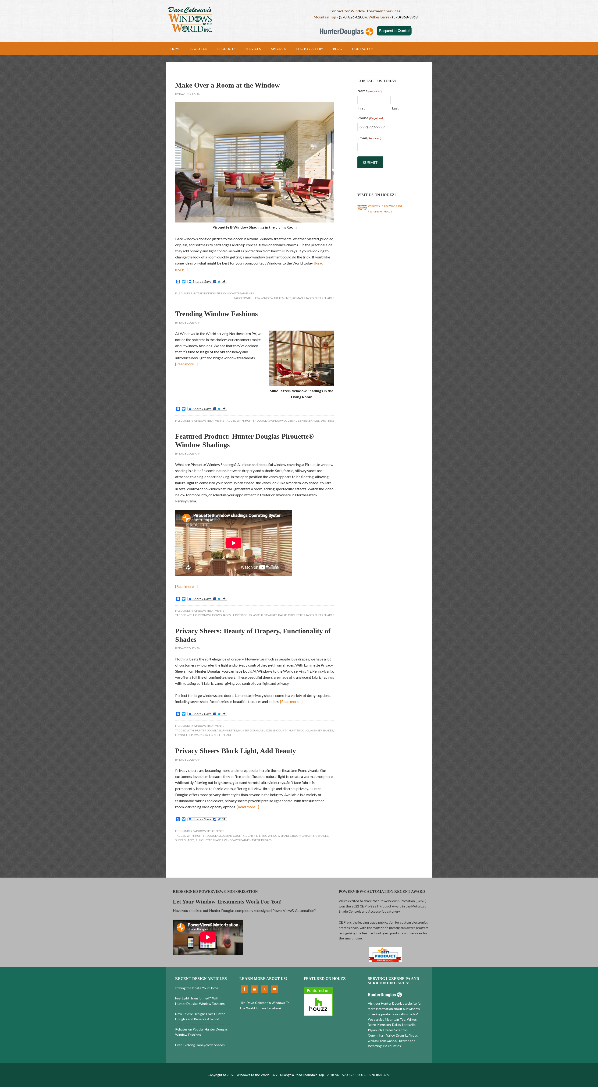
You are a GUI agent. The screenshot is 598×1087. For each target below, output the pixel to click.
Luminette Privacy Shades (194, 735)
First (361, 108)
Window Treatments (238, 293)
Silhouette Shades (209, 840)
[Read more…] (186, 364)
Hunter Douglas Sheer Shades (311, 730)
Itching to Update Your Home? (197, 988)
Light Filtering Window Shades (268, 835)
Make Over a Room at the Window (227, 85)
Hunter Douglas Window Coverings (272, 420)
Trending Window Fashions (216, 314)
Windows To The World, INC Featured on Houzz (385, 208)
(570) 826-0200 (351, 17)
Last (395, 108)
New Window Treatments (272, 298)
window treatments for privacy (248, 840)
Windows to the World (232, 20)
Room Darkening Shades (310, 835)
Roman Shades (303, 298)
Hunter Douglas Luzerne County (263, 730)
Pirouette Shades (301, 615)
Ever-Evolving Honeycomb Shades (200, 1045)
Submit (370, 162)
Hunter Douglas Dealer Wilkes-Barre (259, 615)
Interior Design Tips (207, 293)
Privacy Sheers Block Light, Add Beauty (235, 751)
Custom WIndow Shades (213, 615)
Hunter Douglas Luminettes (216, 730)
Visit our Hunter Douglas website (392, 1003)
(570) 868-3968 (405, 17)
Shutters (327, 420)
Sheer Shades (324, 298)
